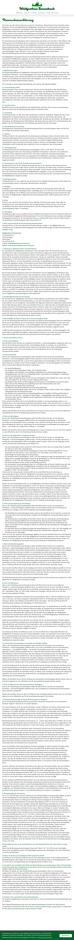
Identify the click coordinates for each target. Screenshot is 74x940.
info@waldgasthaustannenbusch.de (18, 243)
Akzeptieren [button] (65, 935)
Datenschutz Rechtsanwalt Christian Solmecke (22, 908)
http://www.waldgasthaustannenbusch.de (21, 245)
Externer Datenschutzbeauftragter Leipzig (43, 906)
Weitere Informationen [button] (45, 937)
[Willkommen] (37, 6)
